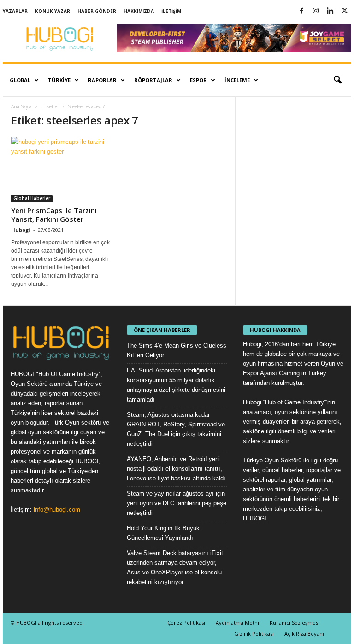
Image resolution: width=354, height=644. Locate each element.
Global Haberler (31, 198)
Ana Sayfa (21, 106)
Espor (198, 80)
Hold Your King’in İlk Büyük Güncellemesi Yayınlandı (163, 533)
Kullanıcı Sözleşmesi (294, 622)
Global (20, 80)
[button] (337, 80)
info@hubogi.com (57, 509)
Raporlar (102, 80)
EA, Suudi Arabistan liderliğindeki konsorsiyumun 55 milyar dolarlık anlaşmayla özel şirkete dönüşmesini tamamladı (176, 385)
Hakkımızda (139, 11)
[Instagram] (315, 11)
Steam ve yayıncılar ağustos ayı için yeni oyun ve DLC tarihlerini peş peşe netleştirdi (176, 503)
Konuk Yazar (52, 11)
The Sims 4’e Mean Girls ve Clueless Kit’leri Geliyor (176, 350)
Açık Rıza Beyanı (304, 633)
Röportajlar (153, 80)
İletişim (171, 11)
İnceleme (237, 80)
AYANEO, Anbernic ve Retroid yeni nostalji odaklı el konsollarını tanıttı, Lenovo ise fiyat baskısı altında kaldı (176, 468)
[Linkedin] (330, 11)
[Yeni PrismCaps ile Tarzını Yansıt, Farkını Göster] (61, 169)
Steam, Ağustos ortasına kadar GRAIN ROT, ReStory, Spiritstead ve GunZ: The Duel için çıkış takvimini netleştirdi (176, 429)
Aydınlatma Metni (237, 622)
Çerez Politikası (186, 622)
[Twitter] (344, 11)
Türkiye (59, 80)
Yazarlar (15, 11)
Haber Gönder (96, 11)
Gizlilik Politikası (254, 633)
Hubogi (20, 229)
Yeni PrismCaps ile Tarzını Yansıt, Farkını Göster (54, 215)
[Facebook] (301, 11)
